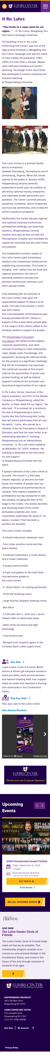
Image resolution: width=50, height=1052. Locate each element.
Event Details (26, 887)
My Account (23, 1028)
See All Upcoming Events (22, 901)
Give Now (16, 662)
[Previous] (37, 805)
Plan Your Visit (19, 698)
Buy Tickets (25, 881)
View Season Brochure (14, 710)
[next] (42, 805)
